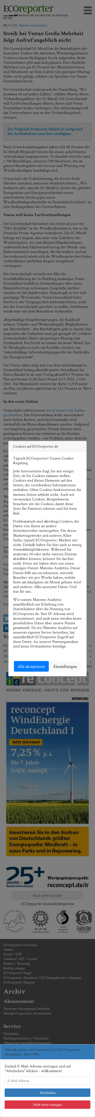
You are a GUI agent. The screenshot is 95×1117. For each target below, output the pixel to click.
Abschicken (47, 1092)
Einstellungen (65, 666)
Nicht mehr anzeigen (47, 1104)
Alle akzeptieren (31, 666)
